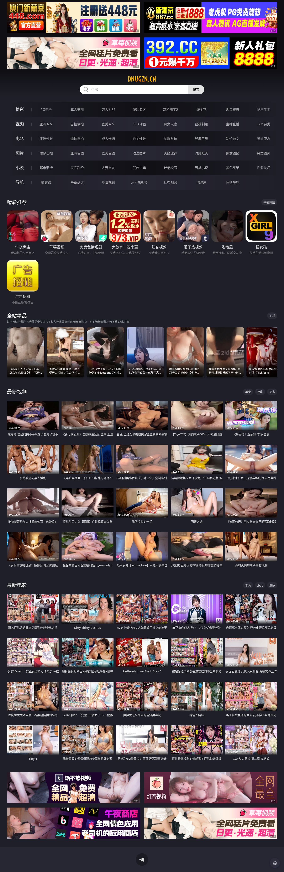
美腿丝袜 (170, 153)
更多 (272, 392)
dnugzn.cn (142, 79)
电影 (20, 138)
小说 (20, 167)
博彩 (20, 109)
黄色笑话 (232, 168)
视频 (20, 124)
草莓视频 (108, 182)
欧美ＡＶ (108, 124)
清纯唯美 (201, 153)
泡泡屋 (201, 182)
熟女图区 (232, 153)
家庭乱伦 (77, 168)
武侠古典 (139, 168)
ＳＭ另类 (263, 124)
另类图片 (263, 153)
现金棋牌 (232, 109)
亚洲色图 (77, 153)
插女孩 (46, 182)
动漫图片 (139, 153)
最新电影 (17, 585)
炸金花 (201, 109)
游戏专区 (139, 109)
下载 (272, 316)
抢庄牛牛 (263, 109)
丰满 (248, 585)
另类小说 (201, 168)
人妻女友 (108, 168)
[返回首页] (275, 863)
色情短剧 (232, 182)
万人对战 (108, 109)
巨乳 (260, 392)
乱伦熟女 (232, 138)
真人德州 (77, 109)
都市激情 (46, 168)
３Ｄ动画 (139, 124)
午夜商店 (77, 182)
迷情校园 (170, 168)
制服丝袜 (170, 138)
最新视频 (17, 391)
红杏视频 (170, 182)
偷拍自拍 (77, 138)
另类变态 (263, 138)
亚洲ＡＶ (46, 124)
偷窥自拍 (46, 153)
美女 (248, 392)
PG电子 (46, 109)
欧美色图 (108, 153)
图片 (20, 153)
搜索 (196, 89)
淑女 (260, 585)
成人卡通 (108, 138)
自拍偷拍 (77, 124)
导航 (20, 182)
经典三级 (201, 138)
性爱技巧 (263, 168)
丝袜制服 (201, 124)
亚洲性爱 (46, 138)
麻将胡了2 (170, 109)
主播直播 (232, 124)
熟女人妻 (170, 124)
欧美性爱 (139, 138)
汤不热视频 (139, 182)
